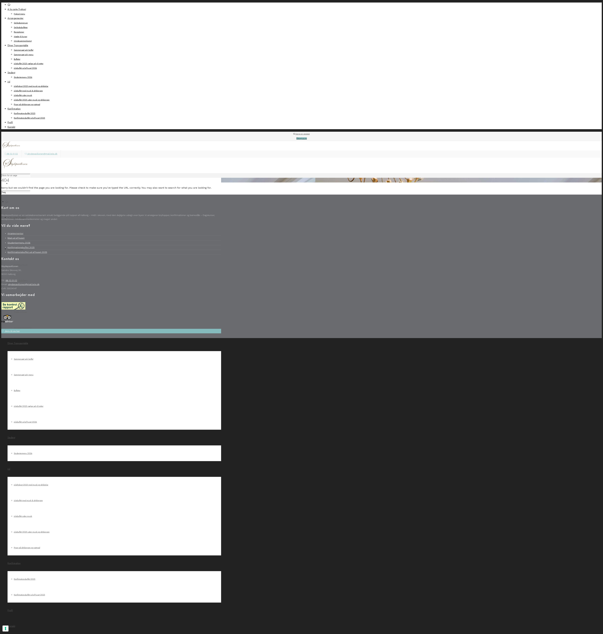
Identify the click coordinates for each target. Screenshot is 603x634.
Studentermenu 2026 (23, 77)
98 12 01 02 (12, 154)
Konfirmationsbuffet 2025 (24, 113)
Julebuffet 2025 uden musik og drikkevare (31, 99)
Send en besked (302, 134)
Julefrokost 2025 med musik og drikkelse (31, 86)
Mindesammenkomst (23, 40)
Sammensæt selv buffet (23, 50)
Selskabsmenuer (21, 22)
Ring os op (302, 138)
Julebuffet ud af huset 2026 (25, 68)
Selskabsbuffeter (21, 27)
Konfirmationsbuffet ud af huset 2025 (29, 117)
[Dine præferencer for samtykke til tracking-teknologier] (5, 628)
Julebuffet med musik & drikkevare (28, 90)
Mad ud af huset (16, 238)
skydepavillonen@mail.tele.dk (42, 154)
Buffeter (17, 59)
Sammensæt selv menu (23, 54)
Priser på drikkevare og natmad (27, 104)
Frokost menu (19, 13)
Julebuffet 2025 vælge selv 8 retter (28, 63)
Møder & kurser (20, 36)
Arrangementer (15, 233)
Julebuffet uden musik (23, 95)
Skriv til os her (12, 331)
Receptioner (19, 31)
